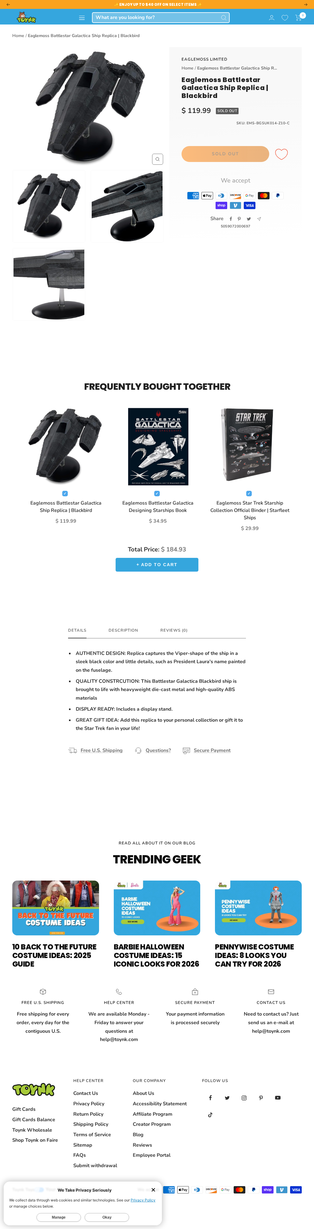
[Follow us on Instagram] (244, 1097)
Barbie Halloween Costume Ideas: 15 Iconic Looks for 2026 (156, 955)
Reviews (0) (174, 630)
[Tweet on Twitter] (248, 219)
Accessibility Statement (160, 1103)
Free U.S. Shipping (102, 750)
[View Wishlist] (285, 18)
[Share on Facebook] (231, 219)
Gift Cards (24, 1109)
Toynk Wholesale (32, 1130)
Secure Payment (212, 750)
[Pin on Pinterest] (239, 219)
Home (18, 36)
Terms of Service (92, 1134)
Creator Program (152, 1124)
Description (123, 630)
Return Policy (88, 1114)
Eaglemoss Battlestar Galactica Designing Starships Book (157, 507)
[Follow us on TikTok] (210, 1114)
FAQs (79, 1155)
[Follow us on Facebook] (210, 1097)
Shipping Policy (90, 1124)
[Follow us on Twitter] (227, 1097)
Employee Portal (151, 1155)
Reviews (142, 1145)
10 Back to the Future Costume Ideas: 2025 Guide (54, 955)
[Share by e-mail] (259, 219)
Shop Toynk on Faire (35, 1140)
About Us (143, 1093)
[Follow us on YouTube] (278, 1097)
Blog (138, 1134)
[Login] (271, 17)
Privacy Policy (88, 1103)
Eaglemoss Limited (205, 59)
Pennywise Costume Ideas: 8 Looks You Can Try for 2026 (254, 955)
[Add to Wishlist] (282, 155)
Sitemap (82, 1145)
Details (77, 630)
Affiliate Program (152, 1114)
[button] (298, 18)
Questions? (158, 750)
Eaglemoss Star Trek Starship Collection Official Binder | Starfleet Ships (249, 510)
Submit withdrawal (95, 1165)
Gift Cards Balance (33, 1119)
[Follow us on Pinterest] (261, 1097)
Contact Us (85, 1093)
